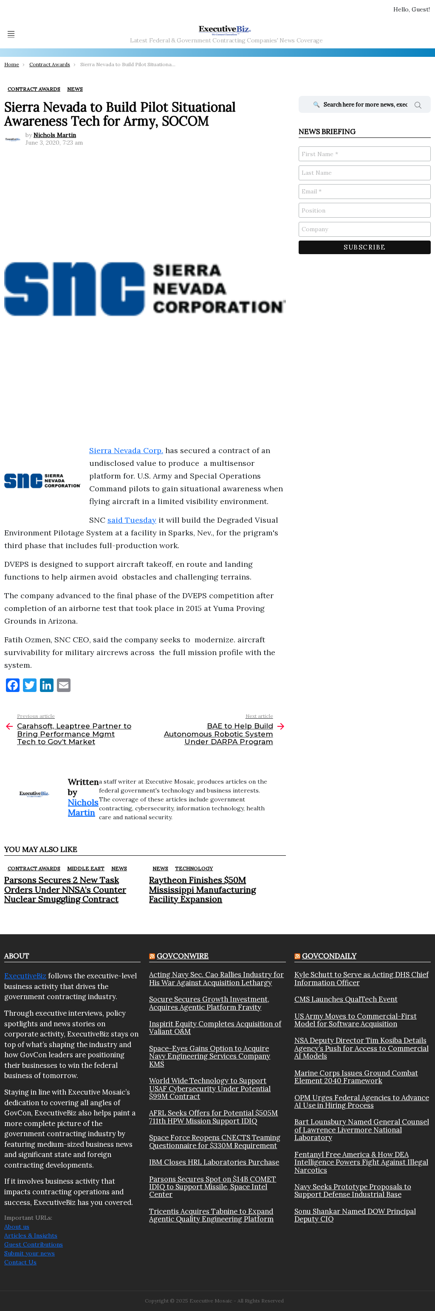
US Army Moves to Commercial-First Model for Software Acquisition (355, 1020)
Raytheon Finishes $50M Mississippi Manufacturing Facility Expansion (202, 889)
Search (418, 106)
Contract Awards (34, 868)
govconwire (183, 956)
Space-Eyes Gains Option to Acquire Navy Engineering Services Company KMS (209, 1056)
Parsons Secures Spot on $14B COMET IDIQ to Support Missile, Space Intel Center (212, 1187)
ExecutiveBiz (25, 976)
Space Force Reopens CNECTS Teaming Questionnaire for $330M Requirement (214, 1141)
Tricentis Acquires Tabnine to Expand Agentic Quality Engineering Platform (211, 1215)
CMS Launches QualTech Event (346, 999)
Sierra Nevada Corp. (126, 450)
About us (16, 1226)
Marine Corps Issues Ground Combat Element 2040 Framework (356, 1077)
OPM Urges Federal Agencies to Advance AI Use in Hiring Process (361, 1101)
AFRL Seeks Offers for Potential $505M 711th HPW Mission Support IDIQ (213, 1117)
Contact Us (20, 1262)
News (119, 868)
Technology (194, 868)
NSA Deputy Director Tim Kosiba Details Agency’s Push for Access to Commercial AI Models (361, 1048)
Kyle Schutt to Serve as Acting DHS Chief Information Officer (361, 978)
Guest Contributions (33, 1244)
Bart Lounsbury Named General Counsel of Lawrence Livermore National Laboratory (361, 1129)
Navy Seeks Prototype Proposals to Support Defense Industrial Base (352, 1191)
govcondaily (329, 956)
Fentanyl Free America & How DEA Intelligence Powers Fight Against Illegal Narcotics (361, 1162)
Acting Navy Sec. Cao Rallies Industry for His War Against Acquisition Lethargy (216, 978)
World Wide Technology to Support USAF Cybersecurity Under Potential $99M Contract (210, 1088)
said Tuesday (131, 520)
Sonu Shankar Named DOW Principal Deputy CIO (355, 1215)
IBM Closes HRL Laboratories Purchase (214, 1162)
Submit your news (29, 1253)
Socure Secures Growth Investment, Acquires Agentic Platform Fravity (209, 1003)
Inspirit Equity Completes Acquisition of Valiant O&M (215, 1028)
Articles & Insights (30, 1235)
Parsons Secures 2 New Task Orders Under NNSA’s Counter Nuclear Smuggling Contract (65, 889)
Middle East (86, 868)
